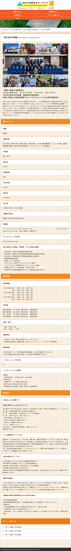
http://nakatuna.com (10, 241)
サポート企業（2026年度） (13, 527)
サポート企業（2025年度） (31, 29)
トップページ (5, 29)
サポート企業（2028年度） (13, 535)
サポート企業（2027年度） (13, 531)
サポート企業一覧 (16, 29)
